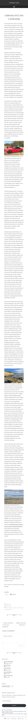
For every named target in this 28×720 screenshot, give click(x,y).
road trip (6, 609)
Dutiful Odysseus (7, 665)
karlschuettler (8, 605)
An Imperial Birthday (8, 672)
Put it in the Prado (7, 668)
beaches (7, 607)
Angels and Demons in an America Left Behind (7, 624)
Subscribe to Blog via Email (8, 692)
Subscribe (14, 705)
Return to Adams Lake (8, 675)
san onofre (10, 609)
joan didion (21, 607)
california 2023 (16, 607)
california (11, 607)
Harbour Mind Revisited (8, 661)
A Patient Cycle (14, 3)
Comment (21, 645)
